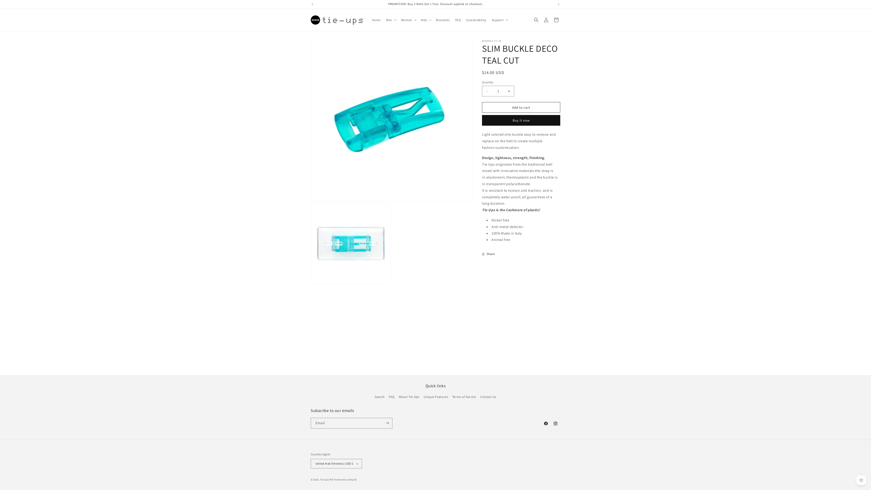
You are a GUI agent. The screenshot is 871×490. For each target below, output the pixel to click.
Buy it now (521, 120)
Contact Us (488, 397)
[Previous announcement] (312, 4)
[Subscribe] (387, 423)
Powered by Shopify (345, 479)
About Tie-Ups (409, 397)
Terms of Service (464, 397)
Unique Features (436, 397)
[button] (390, 20)
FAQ (391, 397)
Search (380, 397)
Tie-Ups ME (326, 479)
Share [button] (491, 254)
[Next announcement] (559, 4)
